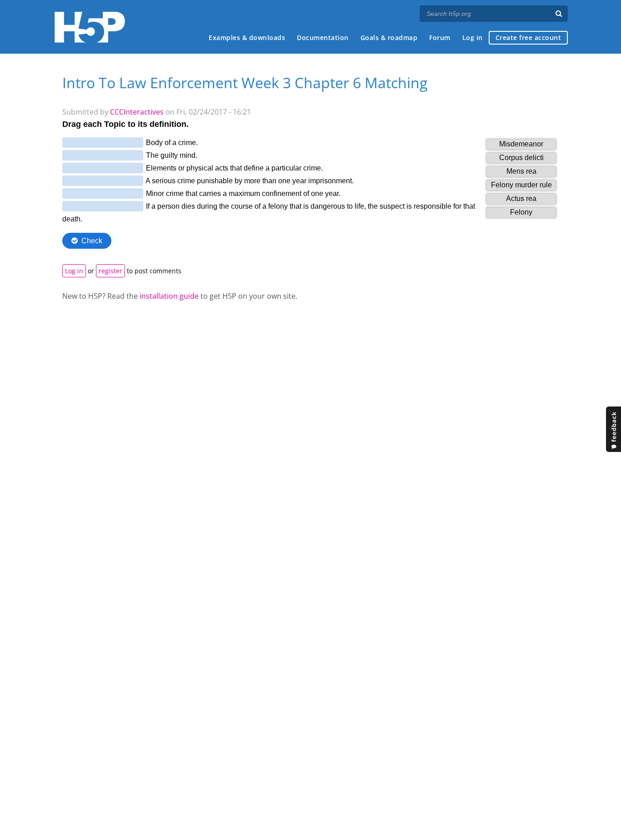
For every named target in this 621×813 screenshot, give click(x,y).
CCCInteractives (137, 112)
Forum (440, 37)
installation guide (169, 296)
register (110, 270)
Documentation (323, 37)
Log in (472, 37)
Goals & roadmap (389, 37)
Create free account (528, 37)
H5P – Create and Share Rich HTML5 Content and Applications (89, 27)
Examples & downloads (247, 37)
